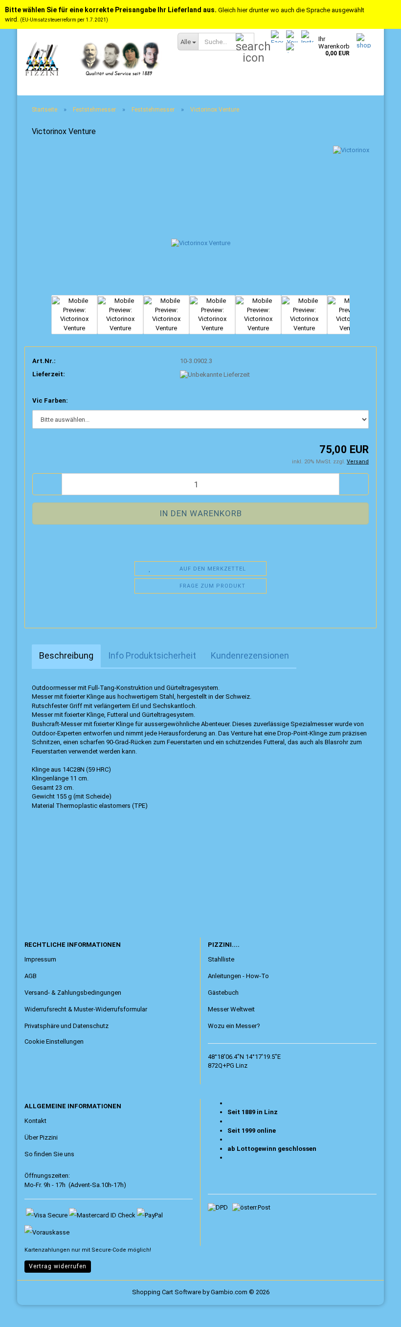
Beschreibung (66, 655)
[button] (32, 319)
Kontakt (35, 1120)
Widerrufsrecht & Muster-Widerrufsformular (85, 1009)
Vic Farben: (50, 400)
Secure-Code (108, 1250)
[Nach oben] (27, 1312)
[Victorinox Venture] (200, 219)
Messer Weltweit (231, 1009)
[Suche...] (245, 42)
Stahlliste (221, 959)
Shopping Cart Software (166, 1292)
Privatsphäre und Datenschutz (66, 1026)
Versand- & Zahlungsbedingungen (72, 992)
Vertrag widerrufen (58, 1266)
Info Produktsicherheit (152, 655)
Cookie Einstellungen (54, 1041)
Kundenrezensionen (250, 655)
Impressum (40, 959)
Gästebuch (223, 992)
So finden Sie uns (49, 1154)
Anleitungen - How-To (238, 976)
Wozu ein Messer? (234, 1026)
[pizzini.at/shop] (93, 58)
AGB (30, 976)
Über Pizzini (41, 1137)
